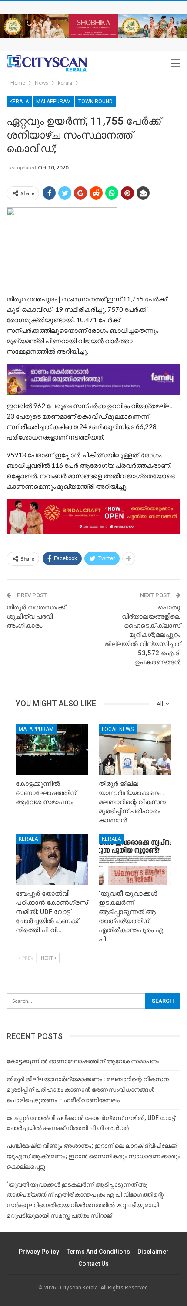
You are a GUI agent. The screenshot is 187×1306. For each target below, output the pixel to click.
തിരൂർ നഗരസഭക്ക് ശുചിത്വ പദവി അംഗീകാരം (36, 616)
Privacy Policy (39, 1251)
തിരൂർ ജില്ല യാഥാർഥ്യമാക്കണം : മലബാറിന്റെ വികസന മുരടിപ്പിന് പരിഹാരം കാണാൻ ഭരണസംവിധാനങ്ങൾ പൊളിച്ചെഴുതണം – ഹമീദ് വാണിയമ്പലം (88, 1089)
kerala (19, 101)
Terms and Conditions (98, 1251)
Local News (118, 729)
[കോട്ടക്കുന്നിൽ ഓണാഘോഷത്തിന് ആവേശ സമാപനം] (52, 749)
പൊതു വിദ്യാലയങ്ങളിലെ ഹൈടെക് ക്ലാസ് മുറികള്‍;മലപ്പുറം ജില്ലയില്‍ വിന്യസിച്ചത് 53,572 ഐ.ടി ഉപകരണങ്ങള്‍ (142, 634)
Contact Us (93, 1263)
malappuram (53, 101)
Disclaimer (153, 1251)
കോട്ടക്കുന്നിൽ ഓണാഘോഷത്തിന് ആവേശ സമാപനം (83, 1061)
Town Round (95, 101)
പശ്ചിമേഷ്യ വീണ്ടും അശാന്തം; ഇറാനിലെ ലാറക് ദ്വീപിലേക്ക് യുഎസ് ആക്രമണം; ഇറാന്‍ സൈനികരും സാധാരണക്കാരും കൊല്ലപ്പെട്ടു (93, 1156)
